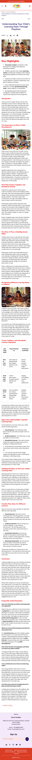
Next (29, 19)
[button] (2, 6)
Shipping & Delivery (22, 752)
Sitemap (16, 753)
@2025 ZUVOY (16, 757)
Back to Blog (7, 705)
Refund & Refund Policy (20, 750)
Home (3, 12)
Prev (3, 19)
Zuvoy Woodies (10, 12)
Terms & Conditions (10, 752)
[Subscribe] (27, 739)
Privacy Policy (9, 750)
